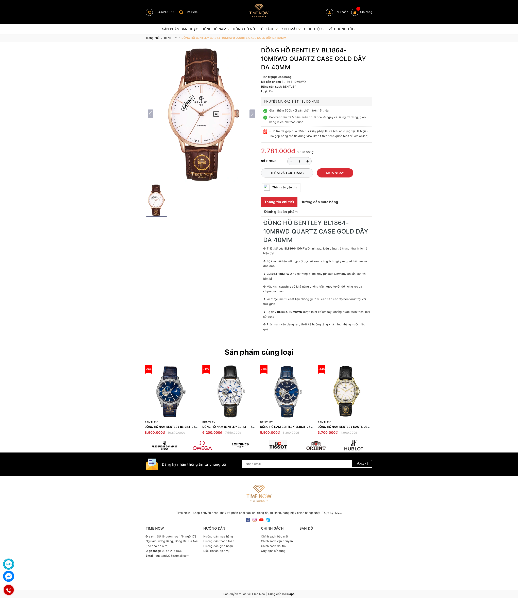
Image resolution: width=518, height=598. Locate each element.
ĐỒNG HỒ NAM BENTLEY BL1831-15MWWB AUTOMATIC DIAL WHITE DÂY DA (255, 426)
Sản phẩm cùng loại (259, 352)
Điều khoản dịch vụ (216, 550)
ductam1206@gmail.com (172, 555)
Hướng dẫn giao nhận (218, 546)
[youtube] (261, 519)
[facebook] (248, 519)
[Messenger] (8, 576)
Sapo (291, 594)
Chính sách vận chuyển (277, 541)
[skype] (268, 519)
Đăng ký (362, 463)
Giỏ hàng (366, 12)
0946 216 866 (172, 550)
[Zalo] (8, 564)
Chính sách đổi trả (273, 546)
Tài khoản (341, 12)
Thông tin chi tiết (279, 202)
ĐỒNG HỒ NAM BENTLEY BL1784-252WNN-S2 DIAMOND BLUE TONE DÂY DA (198, 426)
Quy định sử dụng (273, 550)
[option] (171, 401)
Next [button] (369, 402)
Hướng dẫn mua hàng (319, 202)
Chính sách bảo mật (274, 536)
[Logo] (259, 12)
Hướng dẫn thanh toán (218, 541)
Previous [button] (149, 402)
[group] (201, 114)
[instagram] (255, 519)
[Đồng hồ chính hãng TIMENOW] (165, 445)
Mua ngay (335, 173)
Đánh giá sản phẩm (281, 212)
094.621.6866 (164, 12)
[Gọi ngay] (8, 590)
